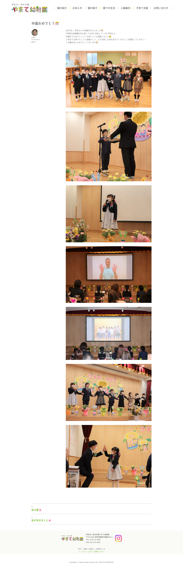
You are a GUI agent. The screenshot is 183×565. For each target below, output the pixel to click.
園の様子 (92, 8)
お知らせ (77, 8)
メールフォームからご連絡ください (91, 551)
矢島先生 (33, 37)
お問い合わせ (161, 8)
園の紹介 (62, 8)
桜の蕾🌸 (36, 510)
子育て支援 (142, 8)
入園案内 (125, 8)
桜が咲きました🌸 (41, 520)
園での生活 (109, 8)
